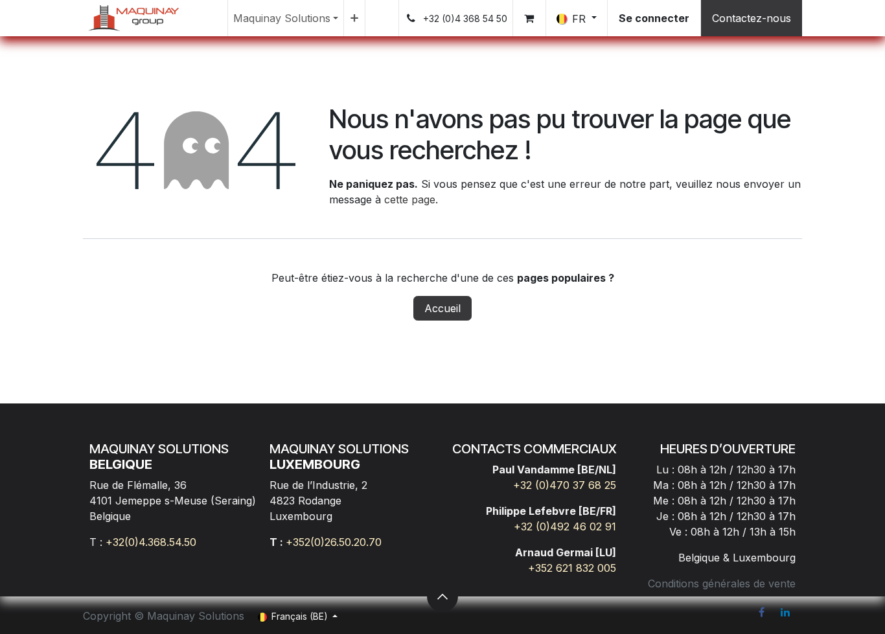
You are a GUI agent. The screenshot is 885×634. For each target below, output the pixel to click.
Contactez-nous (751, 18)
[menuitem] (285, 18)
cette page (409, 199)
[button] (442, 596)
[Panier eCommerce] (529, 18)
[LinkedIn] (785, 612)
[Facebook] (761, 612)
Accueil (442, 308)
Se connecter (654, 18)
